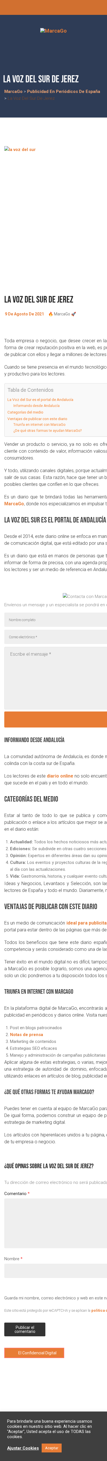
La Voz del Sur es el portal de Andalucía (40, 399)
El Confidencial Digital (36, 1353)
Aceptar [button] (51, 1448)
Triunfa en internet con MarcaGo (39, 425)
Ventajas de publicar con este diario (37, 418)
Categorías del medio (25, 412)
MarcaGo (14, 503)
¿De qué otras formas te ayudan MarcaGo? (47, 431)
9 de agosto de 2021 (24, 314)
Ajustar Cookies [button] (23, 1448)
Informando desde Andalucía (36, 406)
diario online (60, 776)
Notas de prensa (26, 1034)
